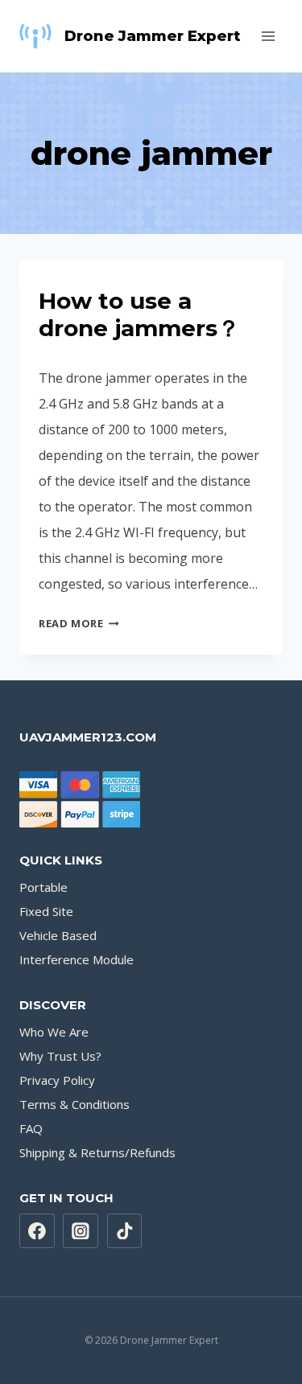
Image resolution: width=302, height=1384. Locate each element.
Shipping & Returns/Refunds (97, 1152)
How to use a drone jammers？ (139, 314)
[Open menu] (268, 35)
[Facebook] (37, 1231)
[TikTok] (125, 1231)
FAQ (31, 1128)
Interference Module (76, 959)
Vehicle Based (58, 935)
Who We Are (54, 1032)
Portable (43, 887)
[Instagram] (80, 1231)
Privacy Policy (57, 1080)
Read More (79, 623)
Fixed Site (46, 911)
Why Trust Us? (60, 1056)
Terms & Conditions (74, 1104)
